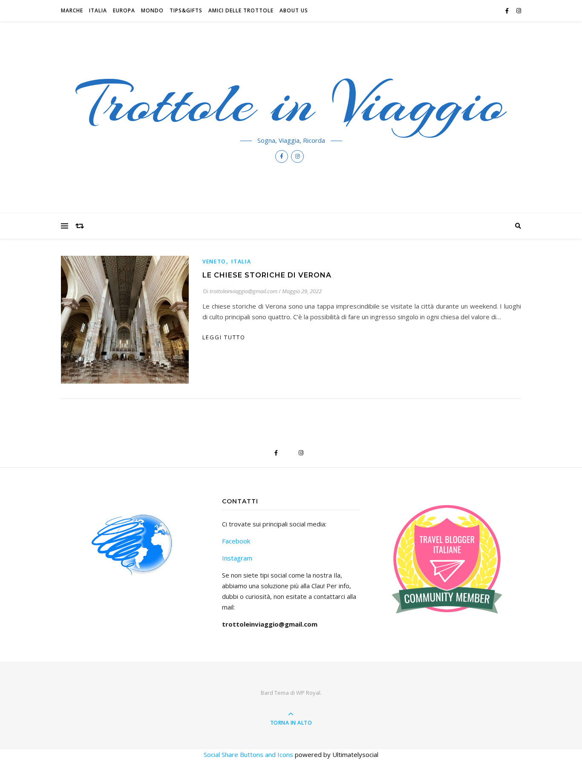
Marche (72, 10)
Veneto (214, 261)
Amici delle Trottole (241, 10)
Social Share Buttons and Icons (248, 754)
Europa (124, 10)
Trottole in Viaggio (291, 103)
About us (293, 10)
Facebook (236, 541)
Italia (98, 10)
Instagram (237, 558)
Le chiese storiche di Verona (266, 275)
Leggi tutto (223, 337)
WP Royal (308, 692)
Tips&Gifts (186, 10)
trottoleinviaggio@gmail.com (243, 291)
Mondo (152, 10)
